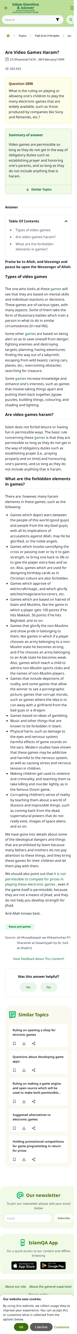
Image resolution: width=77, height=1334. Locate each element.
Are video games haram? (36, 236)
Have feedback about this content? (38, 959)
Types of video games (33, 230)
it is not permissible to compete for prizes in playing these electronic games (35, 879)
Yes (28, 987)
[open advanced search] (58, 20)
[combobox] (30, 19)
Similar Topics (41, 189)
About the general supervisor (50, 1286)
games (55, 288)
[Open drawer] (72, 8)
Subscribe (64, 1218)
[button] (14, 1043)
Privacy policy (38, 1294)
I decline (41, 1327)
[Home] (8, 36)
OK (21, 1327)
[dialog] (37, 1314)
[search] (70, 19)
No (49, 987)
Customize (61, 1327)
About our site (15, 1286)
